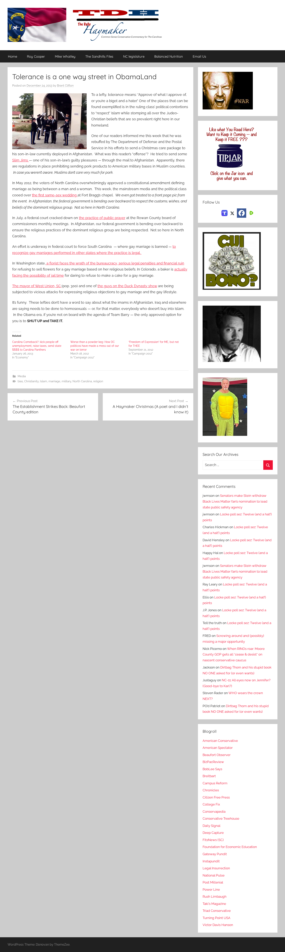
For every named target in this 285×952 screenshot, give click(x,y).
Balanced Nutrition (168, 56)
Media (22, 376)
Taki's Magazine (214, 904)
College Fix (211, 804)
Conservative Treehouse (221, 818)
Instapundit (211, 861)
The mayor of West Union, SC (37, 286)
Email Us (199, 56)
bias (20, 381)
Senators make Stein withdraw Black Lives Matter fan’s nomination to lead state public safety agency (235, 501)
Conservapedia (214, 811)
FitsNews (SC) (213, 840)
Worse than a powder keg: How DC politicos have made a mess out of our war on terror (94, 345)
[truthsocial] (224, 213)
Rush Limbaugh (214, 896)
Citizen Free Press (216, 797)
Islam (43, 381)
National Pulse (214, 875)
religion (98, 381)
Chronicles (211, 790)
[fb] (241, 213)
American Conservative (220, 741)
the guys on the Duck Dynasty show (127, 286)
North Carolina (82, 381)
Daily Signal (211, 826)
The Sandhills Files (99, 56)
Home (12, 56)
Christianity (31, 381)
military (66, 381)
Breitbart (209, 776)
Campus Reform (215, 783)
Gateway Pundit (215, 854)
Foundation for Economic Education (230, 847)
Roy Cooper (36, 56)
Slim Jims (20, 160)
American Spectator (218, 748)
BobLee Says (212, 769)
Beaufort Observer (217, 755)
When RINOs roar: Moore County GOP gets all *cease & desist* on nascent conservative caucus (234, 654)
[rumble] (250, 213)
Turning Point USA (216, 918)
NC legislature (133, 56)
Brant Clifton (65, 85)
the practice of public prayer (102, 218)
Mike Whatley (65, 56)
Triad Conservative (217, 911)
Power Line (211, 889)
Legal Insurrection (216, 868)
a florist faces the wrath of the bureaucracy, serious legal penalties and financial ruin (115, 263)
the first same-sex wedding (55, 195)
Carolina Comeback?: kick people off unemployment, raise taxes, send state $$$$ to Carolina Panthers (36, 345)
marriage (54, 381)
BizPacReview (213, 762)
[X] (232, 213)
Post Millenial (213, 882)
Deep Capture (213, 833)
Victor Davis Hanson (218, 925)
